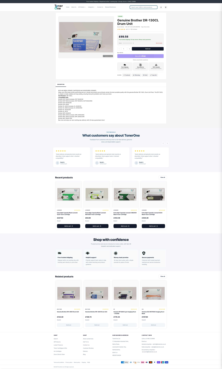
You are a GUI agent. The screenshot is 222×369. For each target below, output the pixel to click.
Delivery (85, 351)
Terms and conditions (59, 362)
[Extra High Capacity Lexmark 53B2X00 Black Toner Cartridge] (125, 194)
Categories (91, 7)
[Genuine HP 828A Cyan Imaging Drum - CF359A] (125, 293)
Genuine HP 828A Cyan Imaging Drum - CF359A (125, 312)
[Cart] (166, 7)
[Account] (161, 7)
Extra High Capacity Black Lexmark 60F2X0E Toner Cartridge (95, 213)
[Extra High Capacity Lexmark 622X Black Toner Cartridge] (153, 194)
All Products (81, 7)
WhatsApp (137, 75)
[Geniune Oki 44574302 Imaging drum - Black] (153, 293)
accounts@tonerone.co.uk (149, 351)
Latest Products (58, 345)
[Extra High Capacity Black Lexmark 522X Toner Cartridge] (68, 194)
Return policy (77, 362)
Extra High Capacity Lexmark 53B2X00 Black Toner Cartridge (125, 213)
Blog (84, 354)
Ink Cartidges (57, 351)
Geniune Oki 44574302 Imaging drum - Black (153, 312)
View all (162, 177)
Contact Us (100, 7)
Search (56, 338)
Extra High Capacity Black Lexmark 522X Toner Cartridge (67, 213)
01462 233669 (150, 338)
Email (146, 75)
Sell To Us (86, 342)
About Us (73, 7)
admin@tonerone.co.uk (159, 344)
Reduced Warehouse (110, 7)
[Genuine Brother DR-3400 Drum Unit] (68, 293)
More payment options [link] (140, 60)
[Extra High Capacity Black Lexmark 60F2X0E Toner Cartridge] (97, 194)
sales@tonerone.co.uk (157, 347)
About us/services (88, 338)
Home (67, 7)
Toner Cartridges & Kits (60, 348)
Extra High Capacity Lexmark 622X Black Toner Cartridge (152, 213)
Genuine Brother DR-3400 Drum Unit (68, 311)
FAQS (88, 362)
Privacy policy (68, 362)
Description (60, 84)
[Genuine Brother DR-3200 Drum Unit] (97, 293)
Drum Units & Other (59, 354)
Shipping (84, 362)
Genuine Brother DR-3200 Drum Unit (96, 311)
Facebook (127, 75)
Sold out (147, 48)
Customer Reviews (88, 348)
